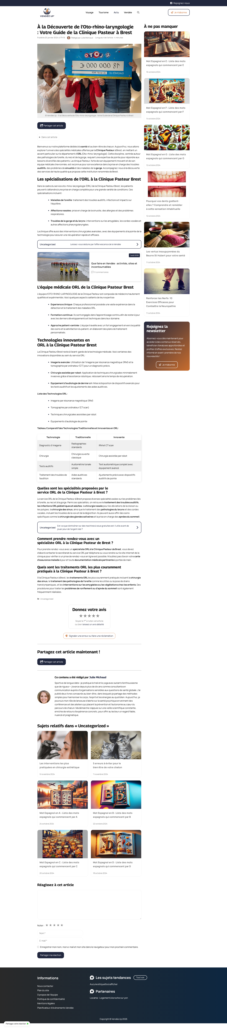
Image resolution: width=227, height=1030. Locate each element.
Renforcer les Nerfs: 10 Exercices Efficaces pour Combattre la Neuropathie (161, 302)
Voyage (89, 12)
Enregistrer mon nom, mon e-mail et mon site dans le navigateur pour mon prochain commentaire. (89, 946)
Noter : (40, 925)
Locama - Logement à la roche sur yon (109, 997)
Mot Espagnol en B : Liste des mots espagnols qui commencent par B (112, 814)
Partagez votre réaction (16, 1023)
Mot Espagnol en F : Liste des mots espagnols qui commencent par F (165, 109)
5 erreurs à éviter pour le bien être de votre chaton (107, 765)
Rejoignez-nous (181, 3)
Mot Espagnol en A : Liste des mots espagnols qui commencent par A (59, 814)
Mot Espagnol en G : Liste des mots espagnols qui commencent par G (166, 156)
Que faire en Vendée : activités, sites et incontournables (114, 265)
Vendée (128, 12)
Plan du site (43, 990)
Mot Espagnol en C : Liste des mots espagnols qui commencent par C (59, 864)
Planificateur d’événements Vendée (55, 1007)
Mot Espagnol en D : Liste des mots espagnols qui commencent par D (113, 864)
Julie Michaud (97, 677)
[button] (138, 12)
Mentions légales (46, 1003)
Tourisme (104, 12)
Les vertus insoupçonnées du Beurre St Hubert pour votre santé (165, 253)
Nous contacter (45, 986)
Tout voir (140, 977)
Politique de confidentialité (51, 999)
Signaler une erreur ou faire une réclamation (91, 635)
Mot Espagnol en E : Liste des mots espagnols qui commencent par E (165, 63)
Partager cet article (53, 125)
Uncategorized (46, 599)
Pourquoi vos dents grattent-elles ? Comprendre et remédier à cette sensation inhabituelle (164, 204)
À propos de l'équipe (47, 994)
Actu (116, 12)
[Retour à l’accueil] (47, 12)
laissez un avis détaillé (93, 624)
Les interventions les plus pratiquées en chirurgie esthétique (59, 765)
